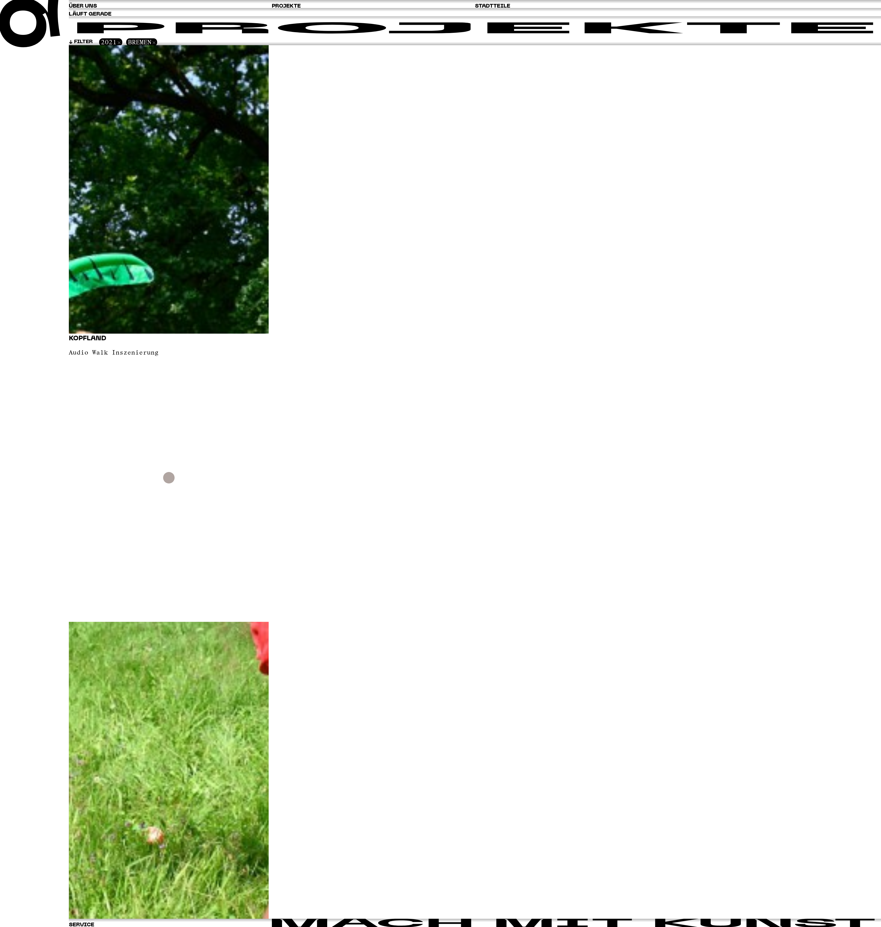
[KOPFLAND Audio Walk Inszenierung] (169, 917)
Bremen (139, 42)
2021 (109, 42)
